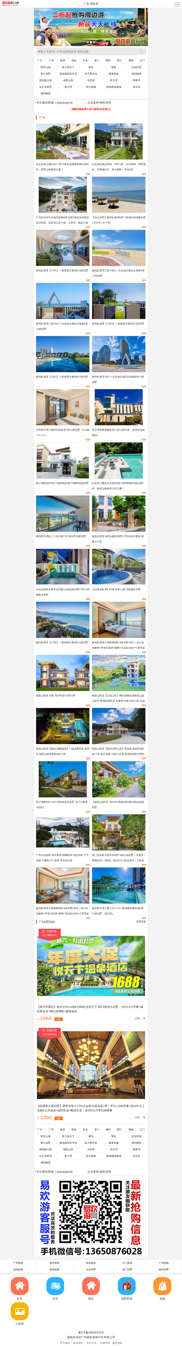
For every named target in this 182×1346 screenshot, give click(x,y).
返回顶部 (117, 1343)
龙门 (96, 60)
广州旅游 (18, 1262)
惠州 (62, 60)
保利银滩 (45, 93)
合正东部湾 (45, 86)
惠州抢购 (55, 1269)
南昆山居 (68, 80)
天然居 (91, 80)
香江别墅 (45, 73)
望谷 (113, 67)
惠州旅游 (55, 1262)
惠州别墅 (164, 1269)
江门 (142, 60)
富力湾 (68, 86)
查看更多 (141, 921)
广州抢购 (164, 1262)
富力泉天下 (68, 67)
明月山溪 (45, 67)
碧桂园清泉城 (113, 86)
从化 (85, 60)
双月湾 (113, 80)
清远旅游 (91, 1262)
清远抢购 (18, 1269)
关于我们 (65, 1343)
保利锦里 (136, 73)
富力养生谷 (91, 73)
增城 (130, 60)
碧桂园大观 (45, 80)
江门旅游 (127, 1262)
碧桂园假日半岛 (68, 73)
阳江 (119, 60)
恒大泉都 (91, 86)
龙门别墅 (127, 1269)
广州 (51, 60)
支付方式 (92, 1343)
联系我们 (78, 1343)
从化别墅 (91, 1269)
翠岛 (91, 67)
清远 (73, 60)
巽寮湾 (136, 80)
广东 (39, 60)
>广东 (42, 117)
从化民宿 (136, 67)
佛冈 (108, 60)
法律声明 (105, 1343)
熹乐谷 (136, 86)
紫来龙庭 (114, 73)
